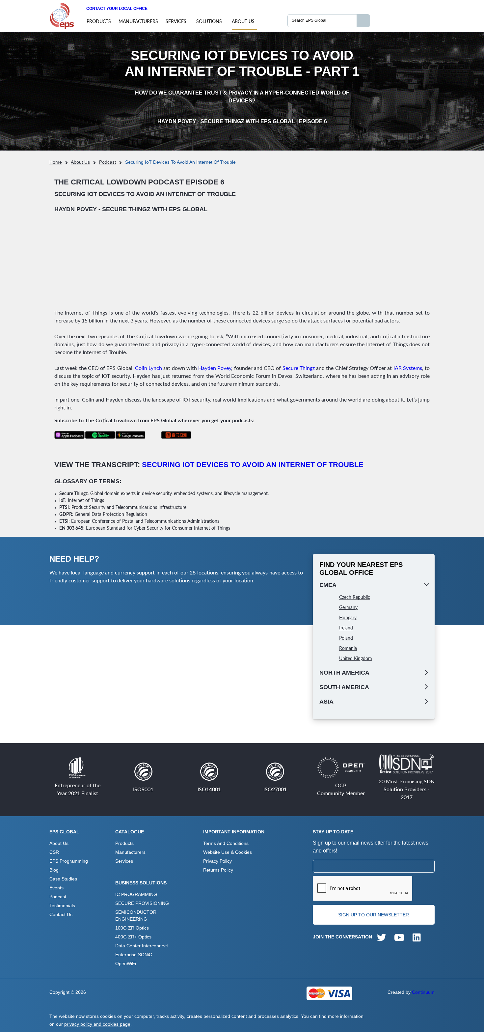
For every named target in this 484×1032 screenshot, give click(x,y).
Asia (326, 701)
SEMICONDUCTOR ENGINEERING (135, 915)
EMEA (327, 585)
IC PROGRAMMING (136, 894)
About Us (243, 21)
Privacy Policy (217, 861)
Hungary (348, 618)
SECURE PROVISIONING (142, 903)
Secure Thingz (298, 368)
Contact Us (60, 914)
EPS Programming (68, 861)
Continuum (423, 992)
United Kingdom (355, 658)
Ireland (346, 628)
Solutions (209, 21)
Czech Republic (354, 597)
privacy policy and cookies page (97, 1024)
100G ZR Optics (132, 928)
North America (344, 672)
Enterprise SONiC (133, 954)
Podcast (107, 162)
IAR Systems (407, 368)
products (99, 21)
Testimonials (62, 905)
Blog (54, 870)
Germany (348, 607)
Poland (346, 638)
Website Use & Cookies (227, 852)
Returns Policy (218, 870)
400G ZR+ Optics (133, 936)
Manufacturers (138, 21)
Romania (348, 648)
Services (176, 21)
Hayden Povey (214, 368)
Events (56, 887)
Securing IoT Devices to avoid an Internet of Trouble (252, 464)
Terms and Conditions (226, 843)
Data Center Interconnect (141, 945)
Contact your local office (117, 8)
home (55, 162)
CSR (54, 852)
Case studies (63, 878)
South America (344, 687)
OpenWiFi (125, 963)
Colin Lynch (148, 368)
